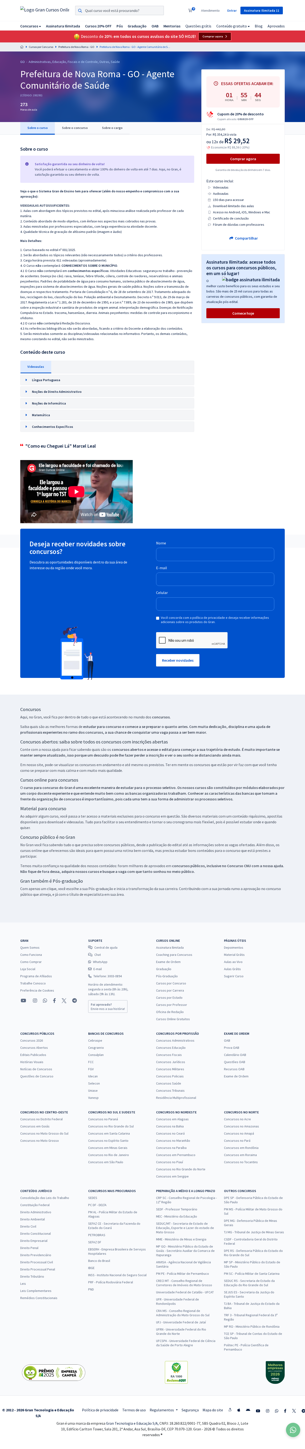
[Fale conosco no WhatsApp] (45, 1000)
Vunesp (93, 1098)
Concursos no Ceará (170, 1133)
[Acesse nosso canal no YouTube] (23, 1000)
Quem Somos (30, 947)
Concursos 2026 (31, 1040)
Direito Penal (29, 1248)
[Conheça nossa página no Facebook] (54, 1000)
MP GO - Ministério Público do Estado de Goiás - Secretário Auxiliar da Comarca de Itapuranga (185, 1250)
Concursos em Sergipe (172, 1176)
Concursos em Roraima (240, 1155)
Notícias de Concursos (36, 1069)
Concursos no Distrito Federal (41, 1119)
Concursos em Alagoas (172, 1119)
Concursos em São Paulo (105, 1162)
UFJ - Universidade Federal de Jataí (181, 1322)
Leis (23, 1283)
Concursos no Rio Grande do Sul (111, 1126)
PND (91, 1289)
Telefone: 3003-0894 (107, 976)
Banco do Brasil (99, 1261)
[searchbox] (119, 10)
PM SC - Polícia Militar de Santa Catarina (252, 1273)
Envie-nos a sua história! (108, 1006)
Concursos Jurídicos (170, 1062)
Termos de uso (134, 1410)
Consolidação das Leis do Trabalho (44, 1198)
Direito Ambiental (32, 1219)
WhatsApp (100, 962)
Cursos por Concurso (41, 47)
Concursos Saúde (168, 1083)
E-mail (161, 567)
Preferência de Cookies (37, 990)
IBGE (91, 1268)
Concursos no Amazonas (241, 1126)
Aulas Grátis (232, 969)
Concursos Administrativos (175, 1040)
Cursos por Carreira (170, 990)
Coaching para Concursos (174, 954)
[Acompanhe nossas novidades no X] (64, 1000)
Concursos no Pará (237, 1140)
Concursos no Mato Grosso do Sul (44, 1133)
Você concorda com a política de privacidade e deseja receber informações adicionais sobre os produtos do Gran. (215, 619)
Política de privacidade (100, 1410)
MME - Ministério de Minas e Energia (181, 1239)
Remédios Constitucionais (38, 1298)
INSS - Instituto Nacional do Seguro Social (117, 1275)
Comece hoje (243, 313)
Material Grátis (234, 954)
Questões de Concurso (36, 1076)
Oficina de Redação (170, 1012)
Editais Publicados (33, 1055)
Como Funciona (31, 954)
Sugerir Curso (234, 976)
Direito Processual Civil (36, 1262)
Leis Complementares (35, 1291)
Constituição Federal (35, 1205)
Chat (97, 954)
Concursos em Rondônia (241, 1148)
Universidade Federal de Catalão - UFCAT (185, 1292)
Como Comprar (31, 962)
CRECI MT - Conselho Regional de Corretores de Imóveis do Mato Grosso (184, 1283)
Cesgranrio (96, 1047)
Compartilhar (246, 238)
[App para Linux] (230, 1410)
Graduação (163, 969)
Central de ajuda (105, 947)
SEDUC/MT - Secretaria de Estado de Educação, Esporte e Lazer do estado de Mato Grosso (185, 1227)
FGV (91, 1069)
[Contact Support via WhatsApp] (293, 1430)
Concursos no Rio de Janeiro (108, 1155)
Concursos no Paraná (103, 1119)
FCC (91, 1062)
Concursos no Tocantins (241, 1162)
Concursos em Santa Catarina (109, 1133)
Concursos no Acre (237, 1119)
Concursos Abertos (34, 1047)
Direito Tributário (32, 1276)
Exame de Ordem (168, 962)
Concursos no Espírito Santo (108, 1140)
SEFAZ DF (94, 1242)
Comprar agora (213, 36)
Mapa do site (213, 1410)
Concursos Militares (170, 1069)
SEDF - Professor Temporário (176, 1209)
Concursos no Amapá (239, 1133)
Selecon (94, 1083)
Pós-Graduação (167, 976)
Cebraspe (95, 1040)
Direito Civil (28, 1226)
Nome (161, 543)
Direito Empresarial (33, 1241)
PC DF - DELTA (97, 1205)
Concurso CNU (239, 865)
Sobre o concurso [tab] (75, 128)
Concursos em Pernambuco (175, 1155)
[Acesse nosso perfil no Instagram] (34, 1001)
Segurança (190, 1410)
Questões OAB (234, 1062)
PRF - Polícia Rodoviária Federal (110, 1282)
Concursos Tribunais (170, 1090)
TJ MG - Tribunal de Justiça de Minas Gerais (254, 1232)
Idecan (93, 1076)
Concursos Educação (171, 1047)
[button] (30, 26)
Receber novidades (177, 660)
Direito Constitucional (35, 1233)
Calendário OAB (235, 1055)
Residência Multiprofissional (176, 1098)
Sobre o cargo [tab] (112, 128)
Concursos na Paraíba (171, 1148)
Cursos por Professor (171, 1005)
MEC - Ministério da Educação (176, 1216)
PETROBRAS (96, 1235)
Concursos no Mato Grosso (39, 1140)
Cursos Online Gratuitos (173, 1019)
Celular (162, 592)
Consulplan (96, 1055)
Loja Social (27, 969)
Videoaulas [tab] (35, 366)
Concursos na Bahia (170, 1126)
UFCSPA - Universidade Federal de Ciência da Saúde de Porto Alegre (185, 1343)
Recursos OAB (234, 1069)
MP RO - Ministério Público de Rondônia (252, 1326)
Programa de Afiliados (36, 976)
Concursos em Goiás (35, 1126)
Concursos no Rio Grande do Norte (180, 1169)
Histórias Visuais (31, 1062)
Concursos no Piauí (169, 1162)
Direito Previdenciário (35, 1255)
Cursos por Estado (169, 997)
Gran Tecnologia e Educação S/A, (132, 1423)
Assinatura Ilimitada (170, 947)
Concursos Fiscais (169, 1055)
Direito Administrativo (35, 1212)
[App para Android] (248, 1410)
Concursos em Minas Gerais (107, 1148)
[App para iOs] (238, 1410)
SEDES (92, 1198)
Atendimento (210, 10)
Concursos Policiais (170, 1076)
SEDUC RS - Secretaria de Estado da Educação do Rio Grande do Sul (249, 1283)
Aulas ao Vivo (233, 962)
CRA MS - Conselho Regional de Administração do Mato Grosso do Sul (182, 1313)
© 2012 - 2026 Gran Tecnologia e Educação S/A (38, 1413)
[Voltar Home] (22, 47)
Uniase (93, 1090)
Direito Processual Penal (37, 1269)
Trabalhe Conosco (33, 983)
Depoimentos (233, 947)
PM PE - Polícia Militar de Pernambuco (182, 1273)
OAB (227, 1040)
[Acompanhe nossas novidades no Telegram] (74, 1000)
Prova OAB (231, 1047)
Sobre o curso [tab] (37, 128)
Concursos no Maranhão (173, 1140)
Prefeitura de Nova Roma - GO (76, 47)
